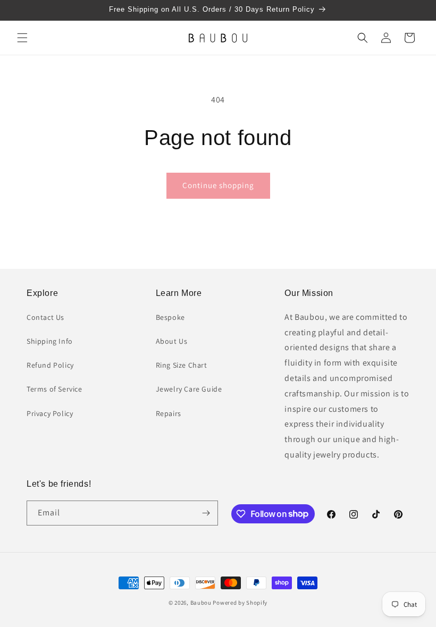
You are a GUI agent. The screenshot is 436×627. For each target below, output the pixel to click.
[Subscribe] (205, 513)
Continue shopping (218, 185)
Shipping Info (50, 341)
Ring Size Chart (181, 365)
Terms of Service (54, 389)
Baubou (201, 602)
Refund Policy (50, 365)
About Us (172, 341)
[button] (22, 37)
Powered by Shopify (240, 602)
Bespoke (170, 317)
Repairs (168, 413)
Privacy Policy (50, 413)
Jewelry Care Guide (189, 389)
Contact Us (45, 317)
